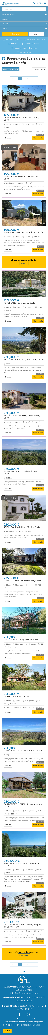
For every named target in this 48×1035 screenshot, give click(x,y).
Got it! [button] (7, 1031)
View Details (38, 138)
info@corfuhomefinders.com (24, 993)
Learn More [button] (35, 1025)
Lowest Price (39, 69)
